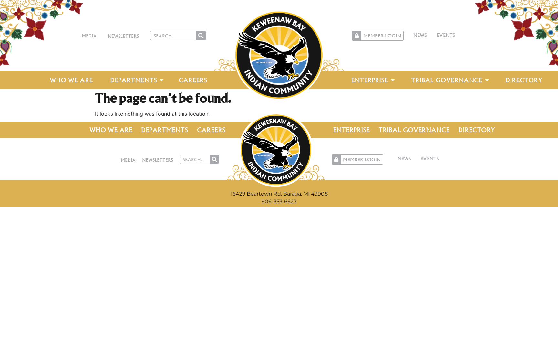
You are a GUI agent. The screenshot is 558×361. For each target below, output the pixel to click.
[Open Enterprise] (392, 80)
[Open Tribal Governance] (487, 80)
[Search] (201, 35)
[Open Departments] (162, 80)
